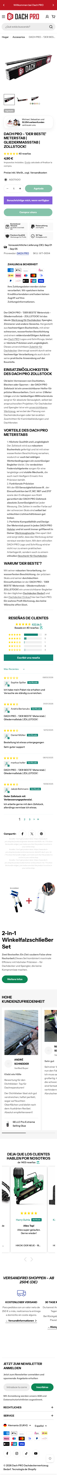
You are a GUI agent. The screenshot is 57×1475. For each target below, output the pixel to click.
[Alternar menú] (3, 17)
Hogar (5, 36)
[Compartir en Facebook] (22, 834)
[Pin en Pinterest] (41, 834)
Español (39, 1425)
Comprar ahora (28, 212)
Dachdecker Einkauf (20, 597)
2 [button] (24, 819)
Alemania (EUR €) (18, 1425)
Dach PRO (13, 339)
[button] (4, 5)
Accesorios (19, 36)
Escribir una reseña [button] (28, 657)
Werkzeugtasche (24, 533)
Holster (11, 529)
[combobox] (28, 27)
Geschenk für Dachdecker (32, 555)
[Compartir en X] (32, 834)
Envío (27, 162)
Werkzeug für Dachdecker (26, 320)
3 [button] (29, 819)
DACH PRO (23, 253)
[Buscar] (51, 27)
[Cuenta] (47, 17)
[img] (11, 677)
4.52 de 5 (36, 624)
